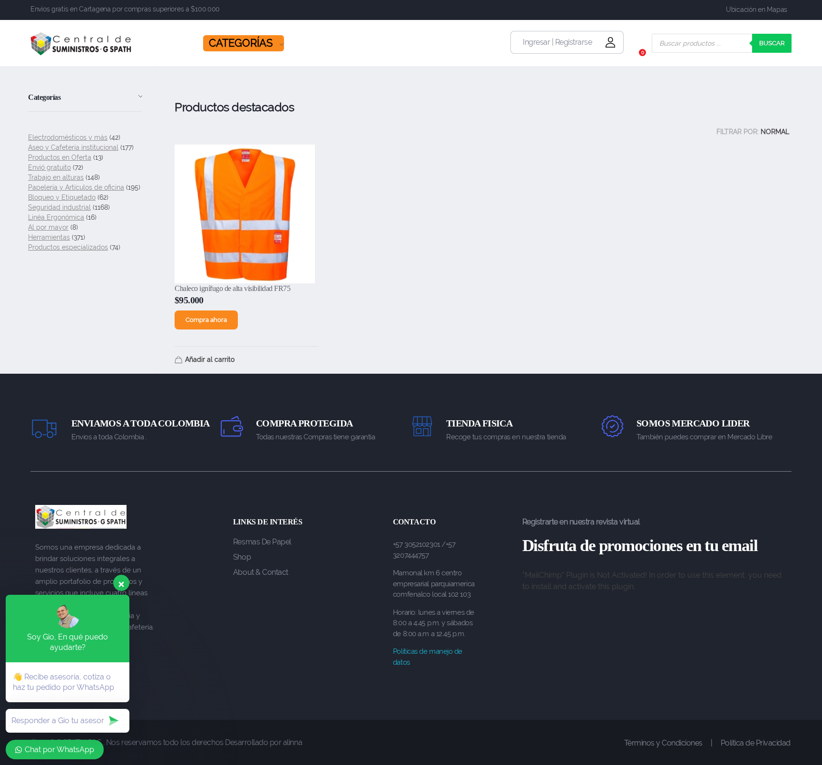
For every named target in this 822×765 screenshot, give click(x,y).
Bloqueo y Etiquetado (62, 197)
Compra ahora (206, 319)
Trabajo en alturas (56, 177)
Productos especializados (68, 247)
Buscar (771, 43)
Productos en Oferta (59, 157)
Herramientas (49, 237)
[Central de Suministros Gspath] (81, 44)
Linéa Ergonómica (56, 217)
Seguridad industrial (59, 207)
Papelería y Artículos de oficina (76, 187)
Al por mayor (48, 227)
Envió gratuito (49, 167)
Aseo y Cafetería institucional (73, 147)
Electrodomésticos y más (68, 137)
